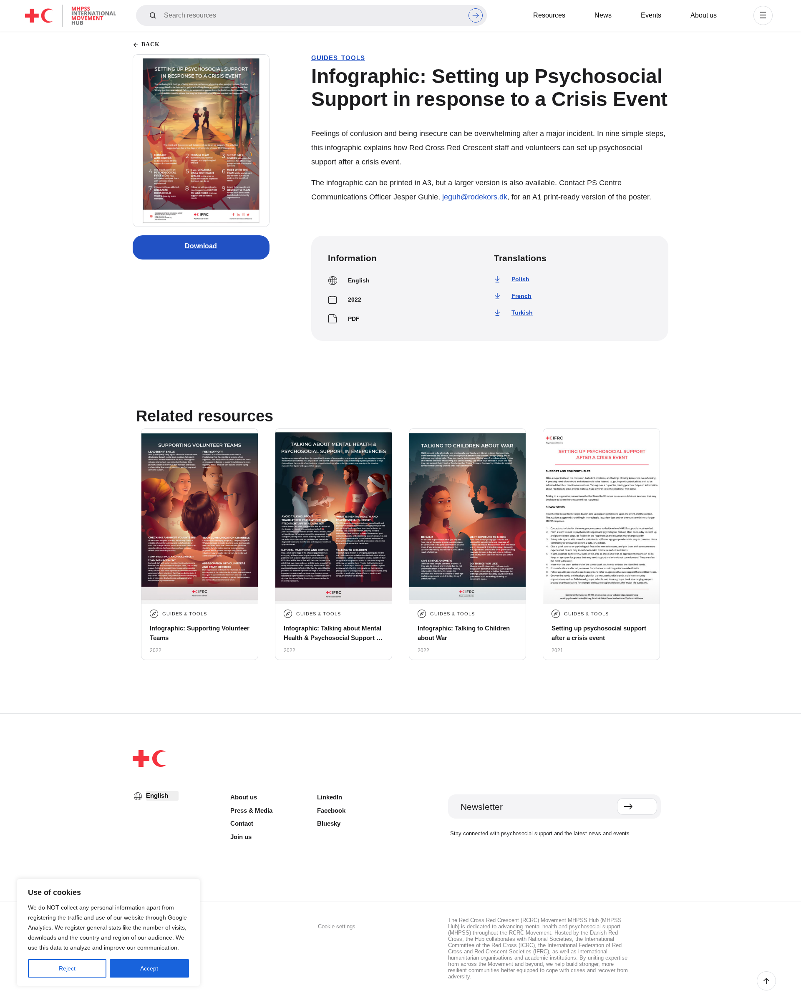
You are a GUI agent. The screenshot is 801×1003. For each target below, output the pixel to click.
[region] (108, 932)
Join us (241, 836)
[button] (763, 15)
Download (201, 245)
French (521, 295)
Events (651, 15)
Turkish (522, 312)
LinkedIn (329, 797)
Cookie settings (336, 926)
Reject (67, 968)
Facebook (331, 810)
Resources (549, 15)
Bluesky (328, 823)
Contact (241, 823)
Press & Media (251, 810)
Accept (149, 968)
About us (703, 15)
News (603, 15)
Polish (520, 279)
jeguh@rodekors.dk (474, 197)
